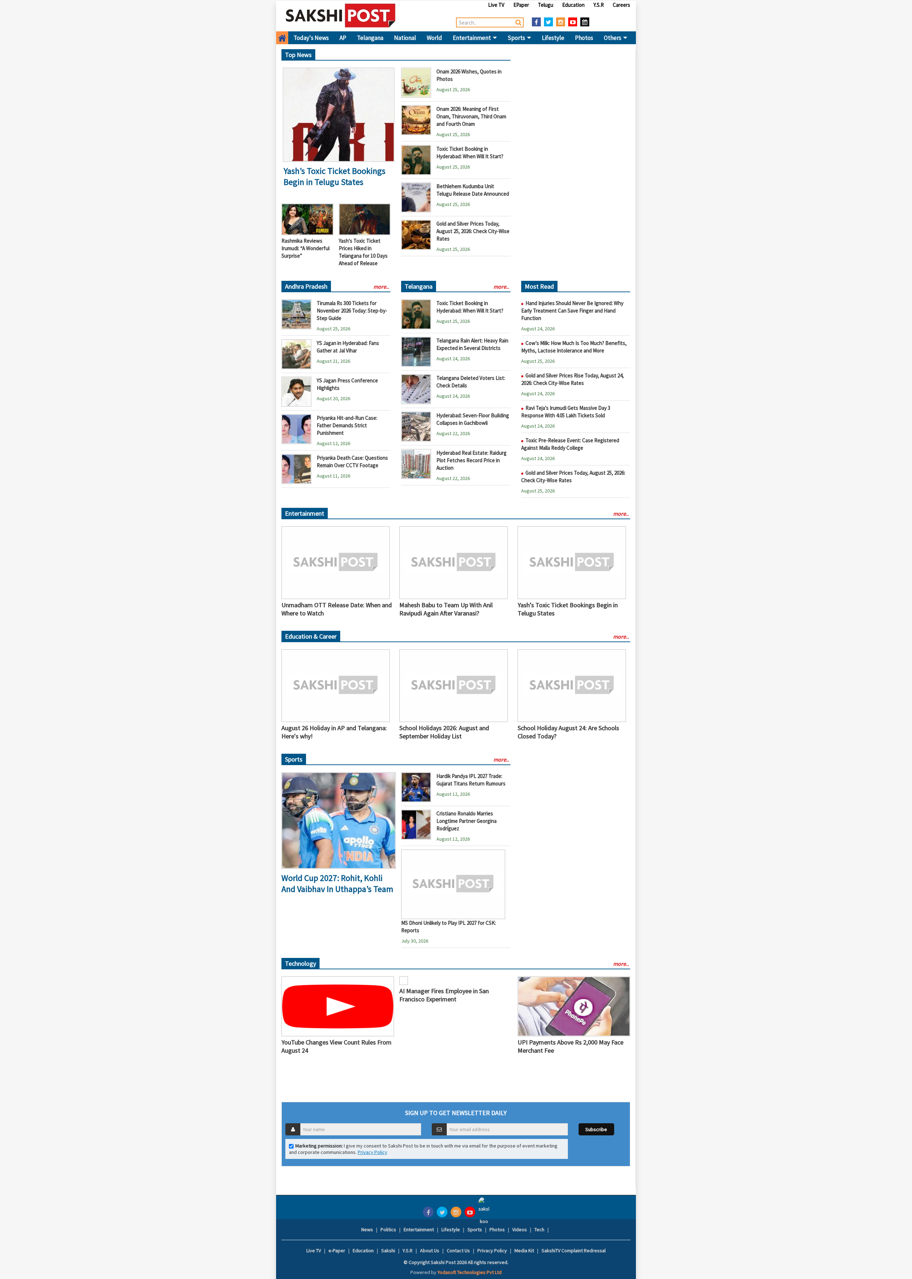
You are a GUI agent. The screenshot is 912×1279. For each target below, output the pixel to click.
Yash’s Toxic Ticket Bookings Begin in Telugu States (334, 176)
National (405, 38)
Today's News (311, 38)
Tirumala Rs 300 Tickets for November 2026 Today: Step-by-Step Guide (352, 310)
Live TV (496, 4)
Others (613, 38)
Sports (517, 38)
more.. (381, 286)
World (434, 38)
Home (282, 37)
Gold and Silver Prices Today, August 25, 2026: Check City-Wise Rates (472, 231)
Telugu (545, 4)
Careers (621, 4)
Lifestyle (553, 38)
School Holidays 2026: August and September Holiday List (444, 732)
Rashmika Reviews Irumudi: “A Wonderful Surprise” (305, 248)
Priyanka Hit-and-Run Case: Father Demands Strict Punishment (347, 425)
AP (343, 38)
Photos (584, 38)
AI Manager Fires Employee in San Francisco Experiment (444, 995)
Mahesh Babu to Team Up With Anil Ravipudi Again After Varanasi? (446, 609)
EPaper (521, 4)
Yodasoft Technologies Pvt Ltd (469, 1272)
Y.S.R (599, 4)
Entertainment (472, 38)
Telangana (370, 38)
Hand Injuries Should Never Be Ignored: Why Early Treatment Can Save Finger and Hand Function (572, 310)
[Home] (340, 15)
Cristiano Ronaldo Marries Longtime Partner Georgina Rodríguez (466, 821)
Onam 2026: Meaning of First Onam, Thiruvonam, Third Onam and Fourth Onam (471, 116)
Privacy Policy (372, 1152)
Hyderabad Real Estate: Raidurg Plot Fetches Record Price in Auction (471, 460)
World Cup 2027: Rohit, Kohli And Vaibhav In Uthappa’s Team (337, 883)
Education (573, 4)
